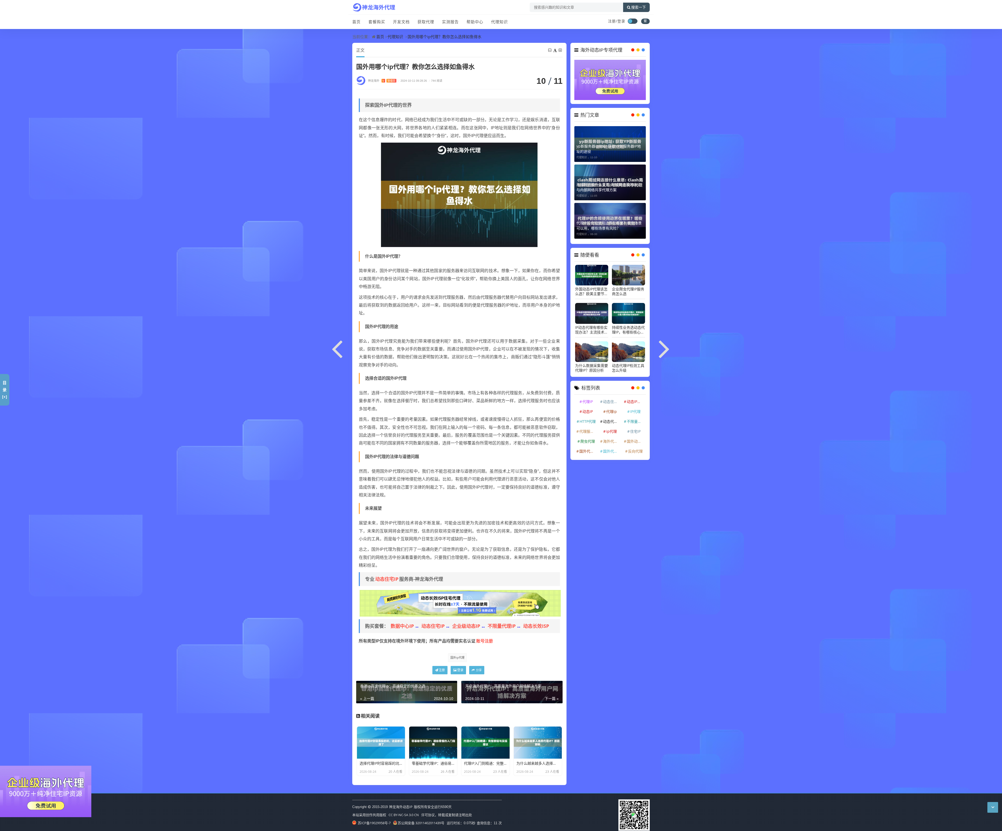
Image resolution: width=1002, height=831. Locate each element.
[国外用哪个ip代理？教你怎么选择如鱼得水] (459, 194)
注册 (442, 670)
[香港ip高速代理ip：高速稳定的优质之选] (337, 348)
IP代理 (635, 408)
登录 (460, 670)
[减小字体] (550, 50)
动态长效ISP (536, 626)
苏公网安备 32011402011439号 (421, 823)
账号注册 (484, 641)
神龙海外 (381, 81)
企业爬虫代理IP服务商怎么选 (628, 289)
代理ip (611, 408)
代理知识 (499, 21)
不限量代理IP (502, 626)
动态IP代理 (636, 398)
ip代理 (611, 428)
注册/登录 (616, 21)
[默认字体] (555, 50)
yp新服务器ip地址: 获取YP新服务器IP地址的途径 (608, 146)
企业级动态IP (466, 626)
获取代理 (426, 21)
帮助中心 (475, 21)
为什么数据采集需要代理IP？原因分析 (591, 365)
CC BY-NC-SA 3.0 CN (404, 814)
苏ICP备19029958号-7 (374, 823)
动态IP (587, 408)
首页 (356, 21)
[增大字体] (561, 50)
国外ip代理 (457, 657)
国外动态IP (636, 438)
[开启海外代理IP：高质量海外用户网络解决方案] (665, 348)
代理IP (587, 398)
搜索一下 (638, 7)
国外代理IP (588, 448)
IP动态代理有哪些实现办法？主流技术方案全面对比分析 (591, 327)
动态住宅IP (386, 579)
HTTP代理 (588, 418)
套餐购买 (376, 21)
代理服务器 (588, 428)
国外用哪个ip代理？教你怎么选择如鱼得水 (444, 36)
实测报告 (450, 21)
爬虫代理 (587, 438)
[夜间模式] (632, 21)
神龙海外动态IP (401, 806)
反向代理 (635, 448)
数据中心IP (402, 626)
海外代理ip (612, 438)
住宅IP (635, 428)
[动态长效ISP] (460, 603)
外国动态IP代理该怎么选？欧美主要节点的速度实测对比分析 (591, 289)
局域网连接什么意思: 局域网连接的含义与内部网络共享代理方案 (608, 184)
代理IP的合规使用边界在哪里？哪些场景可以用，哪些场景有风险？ (609, 223)
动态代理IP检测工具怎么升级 (628, 365)
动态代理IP (612, 418)
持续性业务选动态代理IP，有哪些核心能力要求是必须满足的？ (628, 327)
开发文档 (401, 21)
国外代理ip (612, 448)
